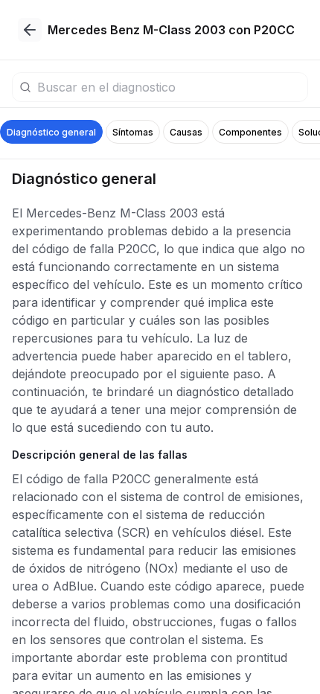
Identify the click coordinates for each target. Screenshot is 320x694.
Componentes (250, 132)
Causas (186, 132)
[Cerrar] (30, 30)
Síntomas (132, 132)
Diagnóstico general (51, 132)
